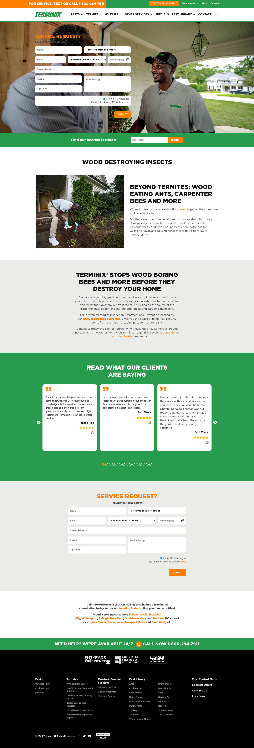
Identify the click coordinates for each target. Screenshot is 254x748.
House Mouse (136, 697)
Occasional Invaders (139, 702)
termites (184, 209)
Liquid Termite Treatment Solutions (79, 689)
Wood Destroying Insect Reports (79, 716)
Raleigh (104, 618)
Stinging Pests (165, 710)
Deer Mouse (164, 688)
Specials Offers (202, 685)
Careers (214, 3)
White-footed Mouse (140, 719)
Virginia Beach (96, 622)
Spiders (133, 710)
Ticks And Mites (166, 715)
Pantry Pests (135, 706)
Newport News (135, 622)
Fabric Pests (135, 693)
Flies (160, 693)
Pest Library (182, 14)
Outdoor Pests (42, 684)
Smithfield (158, 622)
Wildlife (111, 14)
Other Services (137, 14)
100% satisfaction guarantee (101, 319)
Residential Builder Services (76, 704)
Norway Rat (164, 697)
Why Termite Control (77, 684)
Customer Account (164, 3)
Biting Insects (165, 684)
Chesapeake (115, 622)
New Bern (116, 618)
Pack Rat (162, 702)
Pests (75, 14)
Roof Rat (162, 706)
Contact (205, 14)
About (204, 3)
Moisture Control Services (109, 681)
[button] (166, 428)
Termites (72, 679)
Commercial (188, 3)
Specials (162, 14)
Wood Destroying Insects (79, 710)
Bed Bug (39, 693)
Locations (198, 696)
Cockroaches (42, 688)
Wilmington (89, 618)
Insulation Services (108, 687)
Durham (158, 618)
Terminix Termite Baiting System (79, 697)
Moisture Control (106, 696)
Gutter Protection (107, 692)
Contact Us (199, 690)
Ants (131, 684)
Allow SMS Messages (117, 99)
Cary (143, 618)
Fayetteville (140, 614)
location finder (129, 608)
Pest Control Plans (204, 679)
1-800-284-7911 (91, 3)
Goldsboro (132, 618)
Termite (92, 14)
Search (175, 140)
